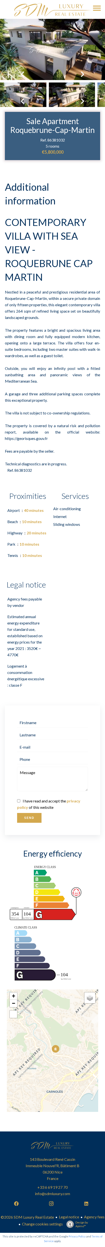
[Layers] (89, 997)
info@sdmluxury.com (52, 1193)
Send (29, 818)
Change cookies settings (42, 1224)
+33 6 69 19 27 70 (52, 1187)
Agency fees (94, 1216)
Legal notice (69, 1216)
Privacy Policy (77, 1236)
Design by (81, 1224)
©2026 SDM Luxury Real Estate (27, 1217)
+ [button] (13, 996)
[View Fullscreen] (13, 1014)
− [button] (13, 1003)
